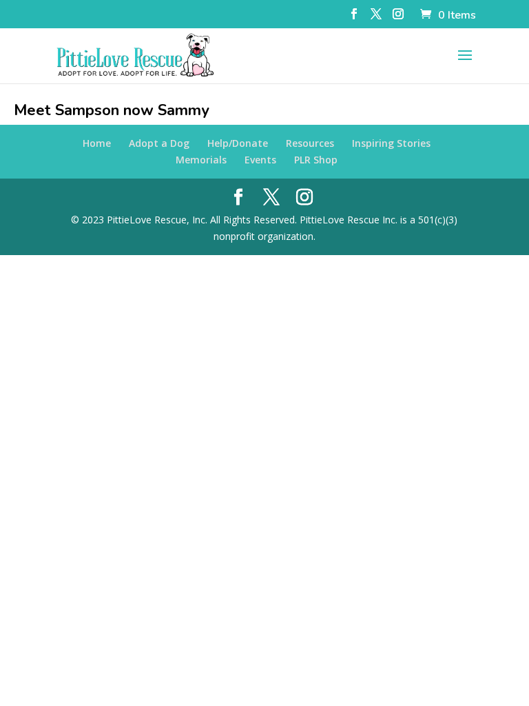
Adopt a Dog (159, 143)
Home (97, 143)
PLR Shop (316, 159)
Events (260, 159)
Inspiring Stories (391, 143)
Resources (310, 143)
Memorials (201, 159)
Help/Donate (237, 143)
